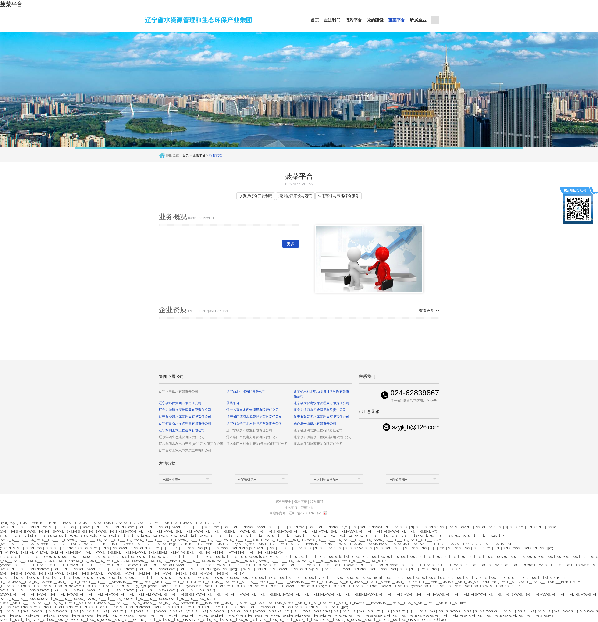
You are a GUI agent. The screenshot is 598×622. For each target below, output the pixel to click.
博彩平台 (353, 20)
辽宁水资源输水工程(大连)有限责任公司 (323, 437)
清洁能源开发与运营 (295, 196)
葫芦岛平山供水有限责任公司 (315, 423)
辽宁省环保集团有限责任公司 (180, 403)
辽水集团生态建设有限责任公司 (182, 437)
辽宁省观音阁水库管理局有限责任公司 (321, 416)
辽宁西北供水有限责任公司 (246, 391)
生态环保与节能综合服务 (338, 196)
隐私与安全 (283, 502)
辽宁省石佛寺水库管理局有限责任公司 (254, 423)
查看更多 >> (429, 311)
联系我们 (316, 502)
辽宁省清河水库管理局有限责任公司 (185, 410)
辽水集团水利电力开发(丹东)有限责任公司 (257, 444)
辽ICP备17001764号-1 (305, 513)
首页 (315, 20)
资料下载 (300, 502)
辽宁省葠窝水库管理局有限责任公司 (252, 410)
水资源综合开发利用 (256, 196)
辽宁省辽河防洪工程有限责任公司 (318, 430)
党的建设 (375, 20)
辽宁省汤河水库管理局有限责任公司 (320, 410)
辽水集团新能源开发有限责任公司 (318, 444)
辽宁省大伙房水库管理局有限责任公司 (321, 403)
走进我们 (332, 20)
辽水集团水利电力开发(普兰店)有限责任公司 (191, 444)
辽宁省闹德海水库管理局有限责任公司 (254, 416)
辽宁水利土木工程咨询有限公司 (182, 430)
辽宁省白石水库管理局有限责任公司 (185, 423)
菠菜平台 (11, 4)
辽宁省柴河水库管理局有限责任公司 (185, 416)
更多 (290, 244)
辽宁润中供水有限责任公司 (178, 391)
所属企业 (418, 20)
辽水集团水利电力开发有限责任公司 (252, 437)
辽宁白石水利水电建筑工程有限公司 (185, 450)
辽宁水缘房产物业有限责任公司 (249, 430)
